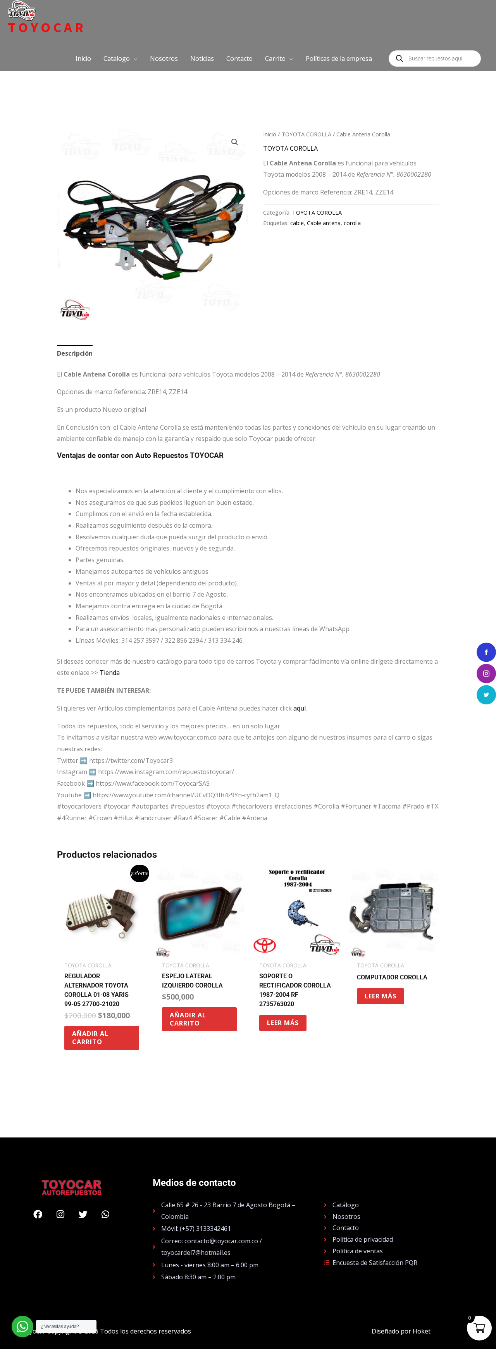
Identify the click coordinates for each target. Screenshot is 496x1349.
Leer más (283, 1023)
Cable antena (324, 223)
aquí (299, 708)
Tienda (110, 672)
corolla (352, 223)
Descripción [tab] (75, 353)
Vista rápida (101, 950)
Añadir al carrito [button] (90, 1037)
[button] (120, 58)
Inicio (269, 134)
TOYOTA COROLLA (306, 134)
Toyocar (47, 27)
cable (297, 223)
